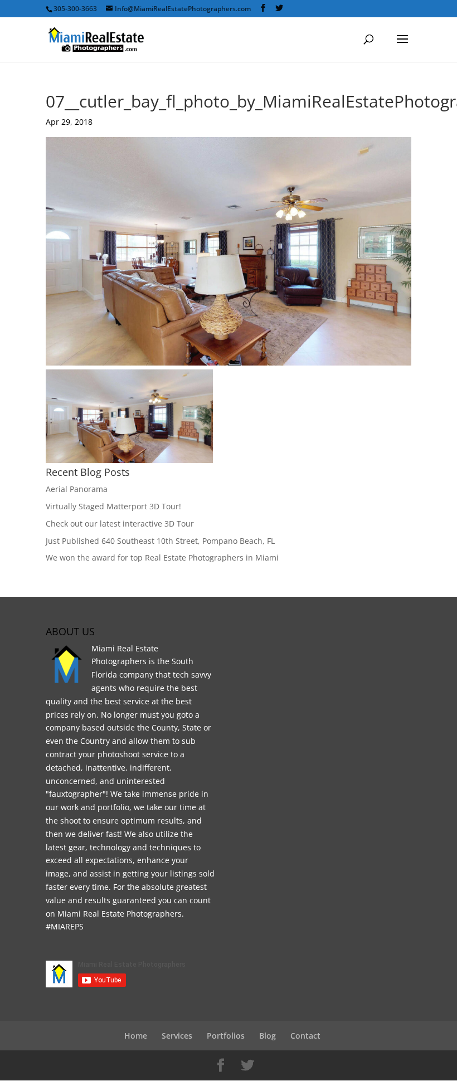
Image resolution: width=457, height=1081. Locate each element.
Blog (267, 1035)
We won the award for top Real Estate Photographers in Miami (162, 557)
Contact (305, 1035)
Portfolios (226, 1035)
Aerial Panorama (77, 489)
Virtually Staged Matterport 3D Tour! (113, 506)
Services (177, 1035)
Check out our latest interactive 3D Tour (120, 523)
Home (135, 1035)
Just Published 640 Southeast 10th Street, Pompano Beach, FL (160, 540)
